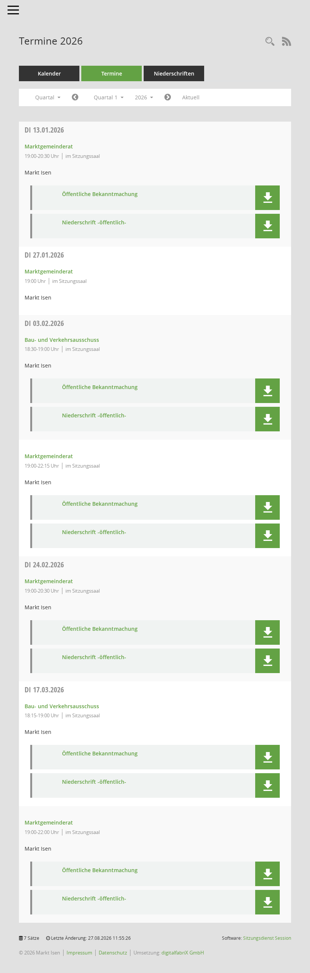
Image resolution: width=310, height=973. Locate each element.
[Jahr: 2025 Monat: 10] (75, 97)
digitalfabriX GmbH (182, 952)
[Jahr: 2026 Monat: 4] (168, 97)
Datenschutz (113, 952)
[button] (267, 197)
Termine (111, 73)
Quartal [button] (45, 97)
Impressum (79, 952)
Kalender (49, 73)
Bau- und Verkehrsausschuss (62, 339)
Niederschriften (174, 73)
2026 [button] (142, 97)
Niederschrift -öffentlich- (94, 222)
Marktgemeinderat (49, 146)
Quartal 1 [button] (106, 97)
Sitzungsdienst (267, 938)
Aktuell (191, 97)
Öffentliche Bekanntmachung (100, 194)
